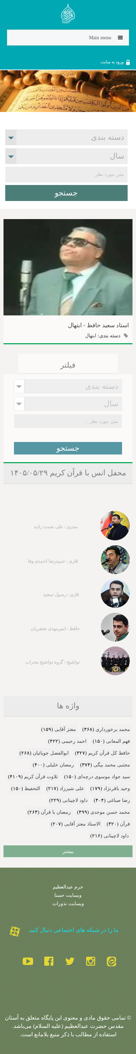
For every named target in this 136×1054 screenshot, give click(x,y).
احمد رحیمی (73, 741)
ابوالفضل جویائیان (51, 753)
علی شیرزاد (72, 788)
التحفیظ (32, 788)
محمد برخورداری (113, 729)
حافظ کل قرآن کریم (109, 753)
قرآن (125, 824)
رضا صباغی (118, 800)
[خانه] (68, 15)
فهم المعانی (118, 741)
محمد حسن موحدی (110, 812)
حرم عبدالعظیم (68, 887)
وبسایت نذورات (68, 903)
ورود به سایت (112, 61)
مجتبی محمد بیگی (111, 764)
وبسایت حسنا (68, 895)
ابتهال (90, 335)
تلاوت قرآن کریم (41, 776)
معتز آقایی (65, 729)
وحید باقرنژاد (117, 788)
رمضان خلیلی (60, 764)
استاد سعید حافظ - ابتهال (98, 325)
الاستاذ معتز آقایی (82, 824)
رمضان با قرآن (56, 812)
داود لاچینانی (75, 800)
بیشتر (68, 851)
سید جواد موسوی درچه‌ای (103, 776)
